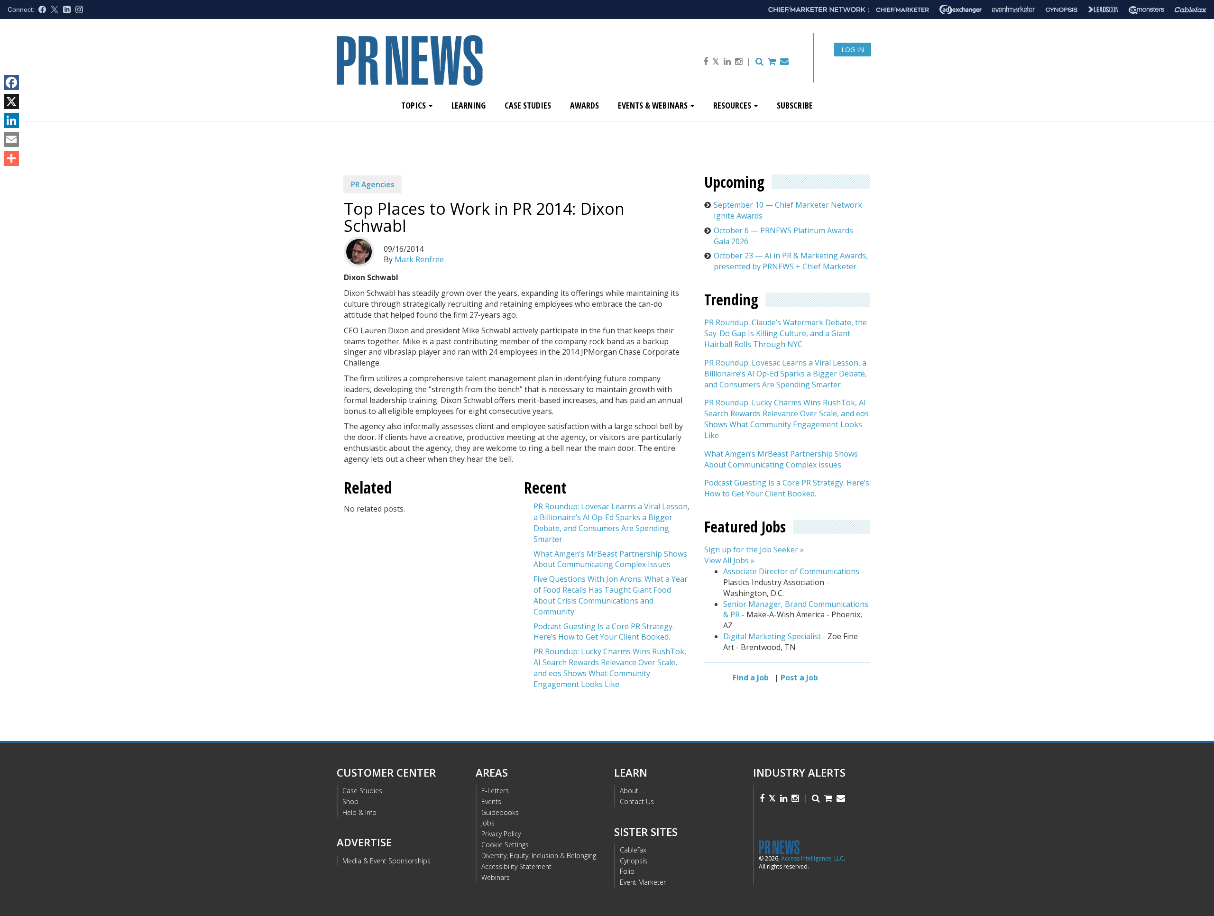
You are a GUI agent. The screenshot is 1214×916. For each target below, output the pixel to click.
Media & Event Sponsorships (386, 860)
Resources (733, 105)
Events (491, 801)
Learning (468, 105)
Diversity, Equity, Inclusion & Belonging (538, 855)
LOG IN (852, 49)
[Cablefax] (1190, 9)
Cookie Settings (505, 844)
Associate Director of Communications (791, 571)
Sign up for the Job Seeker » (754, 549)
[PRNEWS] (443, 68)
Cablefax (633, 849)
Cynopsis (633, 860)
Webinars (495, 877)
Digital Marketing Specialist (772, 636)
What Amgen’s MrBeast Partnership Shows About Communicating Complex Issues (610, 559)
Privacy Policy (501, 833)
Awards (584, 105)
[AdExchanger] (960, 9)
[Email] (11, 139)
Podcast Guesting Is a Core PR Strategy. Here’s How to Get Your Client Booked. (603, 631)
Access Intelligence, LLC (812, 858)
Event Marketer (643, 882)
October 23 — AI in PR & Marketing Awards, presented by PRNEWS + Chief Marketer (791, 261)
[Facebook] (11, 82)
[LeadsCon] (1103, 9)
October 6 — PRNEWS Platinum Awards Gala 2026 (783, 236)
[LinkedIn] (11, 120)
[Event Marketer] (1013, 10)
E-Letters (495, 790)
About (629, 790)
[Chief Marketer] (902, 9)
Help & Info (359, 812)
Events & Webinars (654, 105)
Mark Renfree (419, 259)
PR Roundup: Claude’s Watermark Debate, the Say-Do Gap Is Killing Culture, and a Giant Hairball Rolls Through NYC (785, 333)
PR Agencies (373, 184)
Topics (414, 105)
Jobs (488, 822)
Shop (350, 801)
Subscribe (795, 105)
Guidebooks (500, 812)
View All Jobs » (729, 560)
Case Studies (528, 105)
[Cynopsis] (1061, 10)
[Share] (11, 158)
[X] (11, 101)
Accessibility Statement (516, 866)
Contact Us (637, 801)
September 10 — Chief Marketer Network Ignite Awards (788, 210)
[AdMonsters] (1146, 10)
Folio (627, 871)
